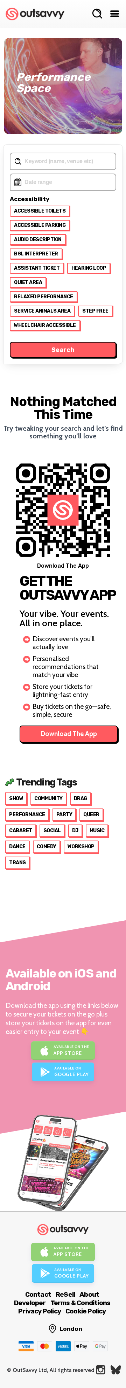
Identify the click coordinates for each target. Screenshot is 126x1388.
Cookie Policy (85, 1311)
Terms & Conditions (80, 1303)
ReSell (65, 1294)
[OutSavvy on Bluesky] (116, 1370)
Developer (30, 1303)
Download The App (69, 734)
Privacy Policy (39, 1311)
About (89, 1294)
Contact (38, 1294)
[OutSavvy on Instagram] (100, 1370)
